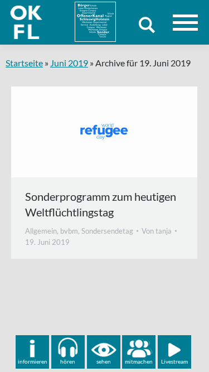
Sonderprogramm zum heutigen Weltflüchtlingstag (100, 204)
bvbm (69, 230)
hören (67, 361)
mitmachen (139, 361)
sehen (103, 361)
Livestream (174, 361)
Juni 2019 (69, 62)
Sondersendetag (107, 230)
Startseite (24, 62)
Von (157, 230)
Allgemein (41, 230)
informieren (32, 361)
